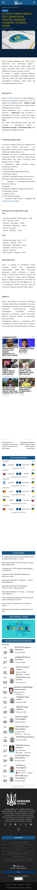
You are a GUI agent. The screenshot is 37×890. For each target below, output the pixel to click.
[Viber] (21, 53)
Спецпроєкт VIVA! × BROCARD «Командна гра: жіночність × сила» (16, 575)
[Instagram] (10, 824)
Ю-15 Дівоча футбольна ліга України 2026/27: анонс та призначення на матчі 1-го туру (18, 558)
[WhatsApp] (25, 53)
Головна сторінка (7, 7)
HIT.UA (16, 878)
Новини (14, 884)
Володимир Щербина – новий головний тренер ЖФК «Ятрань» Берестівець (27, 445)
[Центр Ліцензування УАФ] (18, 853)
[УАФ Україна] (18, 842)
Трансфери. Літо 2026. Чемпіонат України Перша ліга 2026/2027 (17, 569)
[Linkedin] (29, 53)
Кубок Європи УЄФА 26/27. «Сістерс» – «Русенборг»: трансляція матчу (18, 593)
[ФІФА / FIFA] (18, 849)
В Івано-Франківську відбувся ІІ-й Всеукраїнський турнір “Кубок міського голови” (17, 598)
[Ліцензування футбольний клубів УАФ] (18, 860)
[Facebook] (7, 53)
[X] (16, 53)
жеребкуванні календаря (10, 201)
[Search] (34, 2)
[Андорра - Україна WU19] (18, 509)
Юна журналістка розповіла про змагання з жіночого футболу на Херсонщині (10, 445)
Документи (21, 884)
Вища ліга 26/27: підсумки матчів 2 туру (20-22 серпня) (16, 604)
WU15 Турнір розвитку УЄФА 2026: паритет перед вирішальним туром (17, 563)
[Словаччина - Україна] (18, 473)
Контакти (28, 884)
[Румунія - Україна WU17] (18, 491)
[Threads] (18, 829)
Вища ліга (16, 7)
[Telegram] (12, 53)
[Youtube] (31, 824)
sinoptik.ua (25, 876)
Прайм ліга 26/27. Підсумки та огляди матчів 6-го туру (17, 610)
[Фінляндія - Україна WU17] (18, 465)
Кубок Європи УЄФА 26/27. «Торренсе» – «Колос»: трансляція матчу (17, 581)
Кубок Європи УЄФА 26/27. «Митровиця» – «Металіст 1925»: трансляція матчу (15, 587)
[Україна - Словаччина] (18, 500)
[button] (3, 2)
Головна (8, 884)
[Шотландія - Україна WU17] (18, 482)
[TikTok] (20, 824)
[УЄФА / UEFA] (18, 846)
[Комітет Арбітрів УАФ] (18, 856)
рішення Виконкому (16, 98)
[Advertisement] (18, 416)
